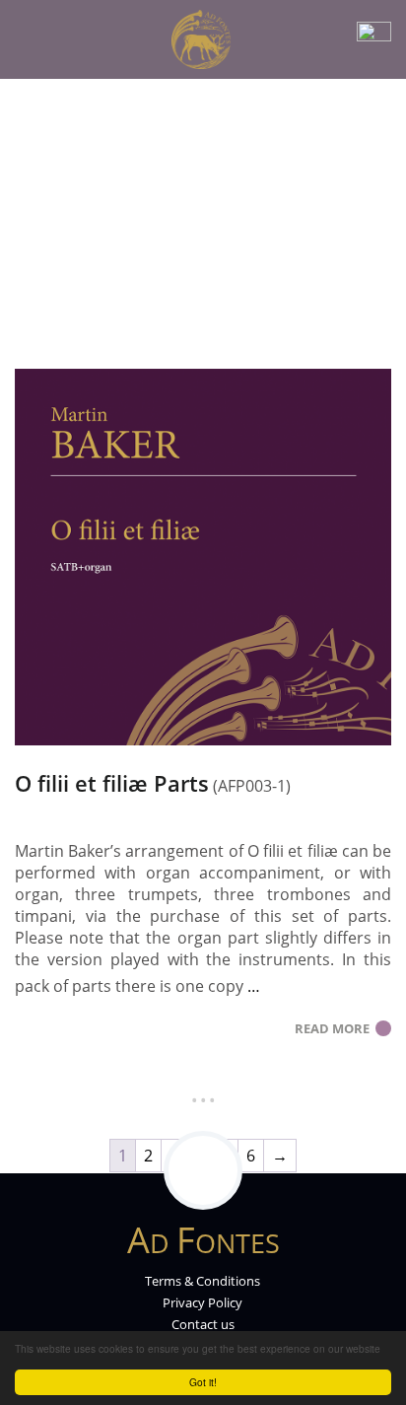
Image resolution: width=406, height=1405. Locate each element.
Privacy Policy (202, 1302)
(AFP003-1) (252, 786)
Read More (335, 1028)
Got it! (203, 1381)
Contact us (203, 1324)
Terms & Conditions (202, 1281)
